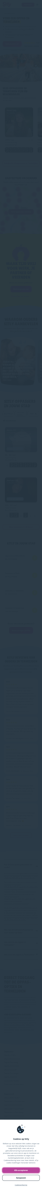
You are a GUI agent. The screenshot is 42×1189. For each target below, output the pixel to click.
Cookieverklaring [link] (21, 1185)
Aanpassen (21, 1178)
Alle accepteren (21, 1170)
